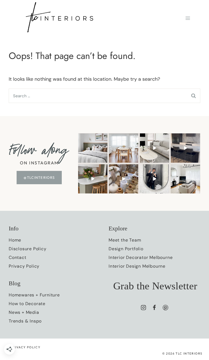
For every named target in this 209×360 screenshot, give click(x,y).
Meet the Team (125, 240)
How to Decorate (27, 303)
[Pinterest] (165, 307)
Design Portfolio (126, 249)
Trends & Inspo (25, 321)
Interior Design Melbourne (137, 266)
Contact (17, 257)
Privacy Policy (24, 266)
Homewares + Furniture (34, 295)
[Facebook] (154, 307)
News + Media (24, 312)
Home (15, 240)
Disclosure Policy (28, 249)
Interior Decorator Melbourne (141, 257)
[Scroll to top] (195, 305)
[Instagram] (143, 307)
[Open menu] (188, 18)
